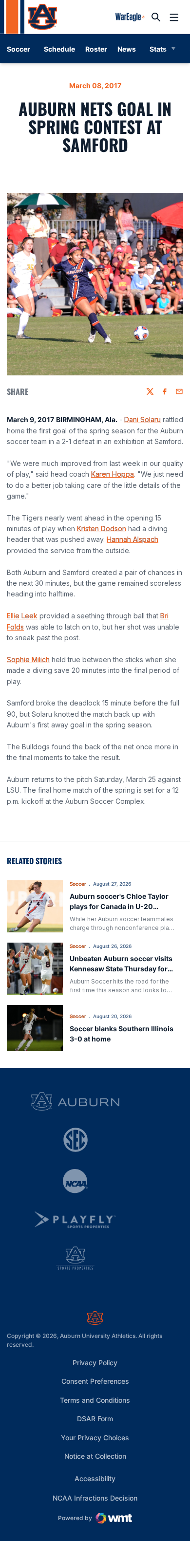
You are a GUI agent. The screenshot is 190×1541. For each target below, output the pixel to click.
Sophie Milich (28, 659)
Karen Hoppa (112, 474)
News (126, 49)
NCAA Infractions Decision (95, 1497)
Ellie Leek (22, 616)
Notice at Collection (95, 1456)
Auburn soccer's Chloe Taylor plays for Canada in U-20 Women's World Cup (119, 906)
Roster (96, 49)
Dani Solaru (142, 419)
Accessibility (95, 1478)
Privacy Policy (95, 1362)
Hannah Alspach (132, 539)
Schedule (59, 49)
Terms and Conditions (95, 1400)
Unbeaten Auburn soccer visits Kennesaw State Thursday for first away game (121, 968)
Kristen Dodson (101, 528)
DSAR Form (95, 1418)
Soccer (78, 884)
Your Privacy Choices (95, 1437)
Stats (158, 49)
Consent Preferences (95, 1381)
